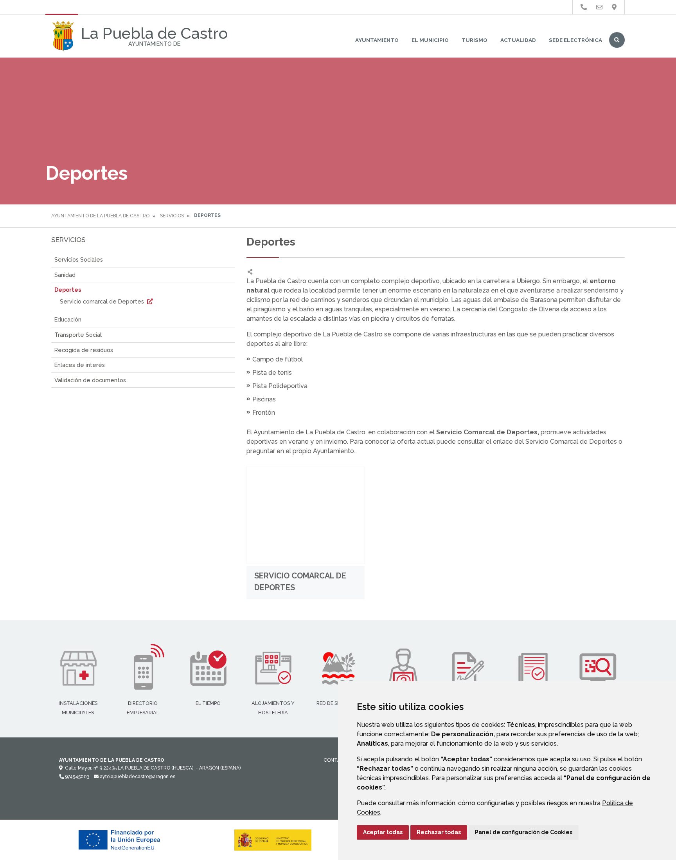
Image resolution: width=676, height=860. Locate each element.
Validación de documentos (90, 380)
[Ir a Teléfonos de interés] (584, 7)
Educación (67, 319)
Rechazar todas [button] (439, 832)
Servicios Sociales (78, 259)
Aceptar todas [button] (383, 832)
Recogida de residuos (83, 350)
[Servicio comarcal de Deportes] (305, 515)
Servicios (172, 216)
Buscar (617, 40)
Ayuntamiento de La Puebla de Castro (100, 216)
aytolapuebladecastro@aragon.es (137, 776)
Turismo (474, 40)
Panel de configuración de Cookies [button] (523, 832)
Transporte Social (78, 334)
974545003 (76, 776)
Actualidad (518, 40)
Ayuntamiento (377, 40)
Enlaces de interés (79, 364)
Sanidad (65, 274)
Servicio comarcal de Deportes (103, 301)
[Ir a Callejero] (614, 7)
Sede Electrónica (575, 40)
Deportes (67, 289)
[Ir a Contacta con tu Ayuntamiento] (599, 7)
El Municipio (430, 40)
